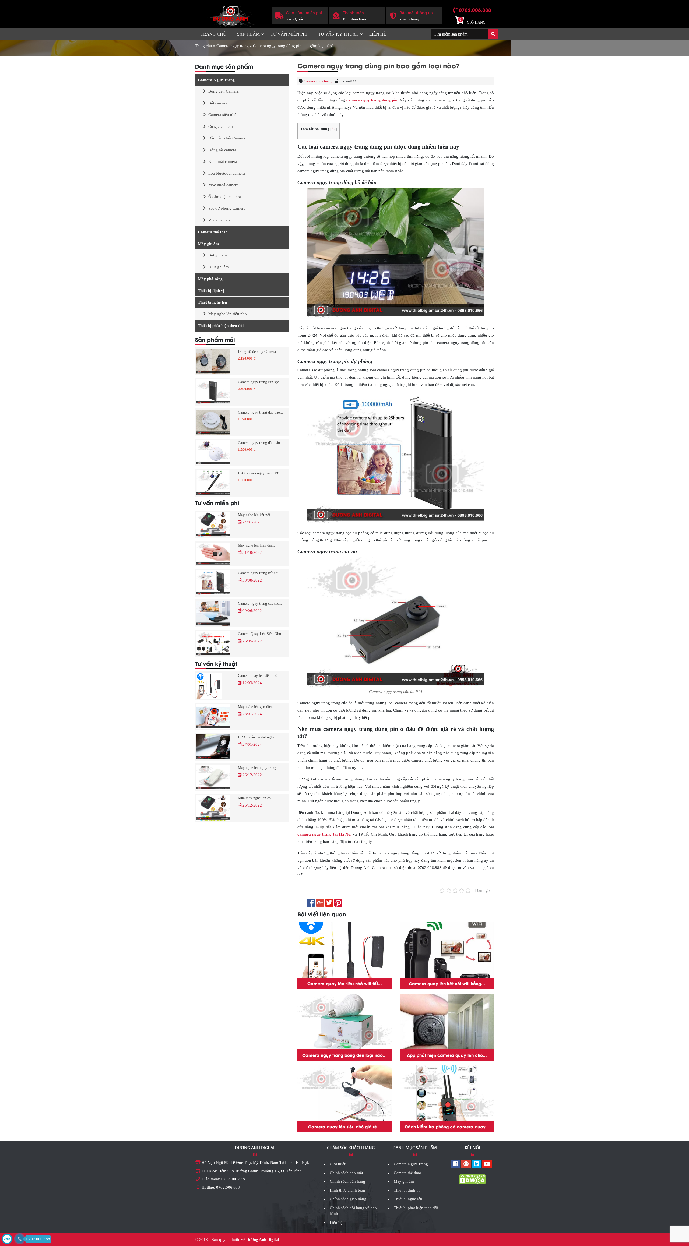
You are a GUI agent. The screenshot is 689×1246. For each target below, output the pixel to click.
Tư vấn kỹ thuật (338, 34)
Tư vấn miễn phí (288, 34)
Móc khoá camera (223, 185)
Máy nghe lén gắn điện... (257, 707)
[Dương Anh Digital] (229, 15)
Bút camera (217, 103)
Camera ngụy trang (232, 46)
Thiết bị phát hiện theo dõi (221, 325)
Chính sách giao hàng (348, 1199)
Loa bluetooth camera (226, 173)
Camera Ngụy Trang (216, 80)
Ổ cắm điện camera (224, 197)
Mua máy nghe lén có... (256, 798)
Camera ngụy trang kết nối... (260, 573)
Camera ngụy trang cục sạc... (260, 603)
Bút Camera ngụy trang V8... (260, 473)
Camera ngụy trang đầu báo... (260, 412)
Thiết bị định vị (211, 290)
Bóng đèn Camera (223, 91)
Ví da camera (219, 220)
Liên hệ (377, 34)
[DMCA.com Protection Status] (472, 1179)
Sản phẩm (248, 34)
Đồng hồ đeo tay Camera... (258, 352)
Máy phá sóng (210, 279)
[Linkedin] (476, 1164)
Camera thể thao (213, 232)
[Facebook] (455, 1164)
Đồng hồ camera (222, 150)
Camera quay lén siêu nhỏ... (259, 676)
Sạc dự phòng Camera (226, 208)
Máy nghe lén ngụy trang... (258, 768)
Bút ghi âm (217, 255)
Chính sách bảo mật (346, 1173)
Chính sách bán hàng (347, 1181)
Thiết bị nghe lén (212, 302)
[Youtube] (487, 1164)
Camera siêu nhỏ (222, 114)
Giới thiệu (338, 1164)
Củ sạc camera (220, 126)
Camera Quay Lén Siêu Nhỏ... (261, 634)
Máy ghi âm (208, 244)
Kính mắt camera (222, 161)
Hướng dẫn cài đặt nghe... (257, 737)
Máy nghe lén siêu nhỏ (227, 314)
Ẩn (333, 129)
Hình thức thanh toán (347, 1190)
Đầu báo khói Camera (226, 138)
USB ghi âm (218, 267)
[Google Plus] (466, 1164)
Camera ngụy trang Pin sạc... (260, 382)
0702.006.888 (475, 9)
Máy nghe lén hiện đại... (256, 545)
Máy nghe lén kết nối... (255, 515)
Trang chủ (213, 34)
